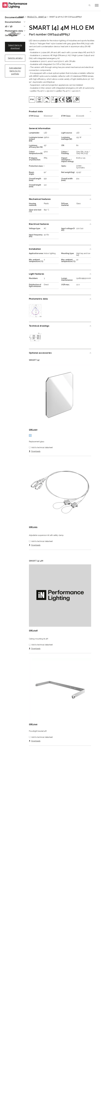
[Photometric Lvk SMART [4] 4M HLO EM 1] (35, 310)
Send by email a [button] (15, 58)
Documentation (13, 22)
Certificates (11, 35)
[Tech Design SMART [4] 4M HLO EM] (35, 337)
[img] (32, 99)
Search (89, 5)
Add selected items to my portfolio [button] (15, 71)
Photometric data (14, 31)
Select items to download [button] (15, 46)
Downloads (35, 451)
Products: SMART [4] (36, 17)
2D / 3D (8, 27)
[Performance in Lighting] (26, 5)
